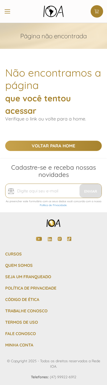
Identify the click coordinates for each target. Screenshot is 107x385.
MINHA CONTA (19, 345)
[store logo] (53, 11)
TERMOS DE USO (21, 322)
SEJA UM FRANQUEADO (28, 276)
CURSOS (13, 253)
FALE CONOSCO (20, 333)
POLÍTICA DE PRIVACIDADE (30, 288)
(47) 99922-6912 (63, 377)
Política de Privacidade (53, 205)
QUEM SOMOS (19, 265)
